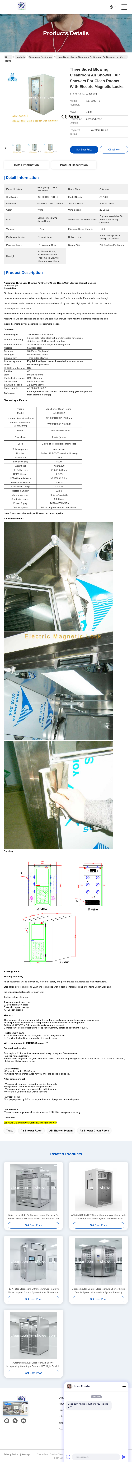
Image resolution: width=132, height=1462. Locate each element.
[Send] (124, 1456)
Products (20, 57)
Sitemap (25, 1454)
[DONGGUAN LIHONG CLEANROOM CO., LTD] (21, 7)
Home (8, 57)
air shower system (61, 1130)
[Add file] (68, 1456)
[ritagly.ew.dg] (23, 1421)
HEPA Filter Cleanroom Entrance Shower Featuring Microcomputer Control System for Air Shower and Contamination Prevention (34, 1291)
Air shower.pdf (11, 285)
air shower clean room (94, 1130)
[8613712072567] (7, 1421)
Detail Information (26, 165)
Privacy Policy (11, 1454)
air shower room (31, 1130)
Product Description (74, 165)
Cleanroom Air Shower (40, 57)
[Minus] (124, 1386)
